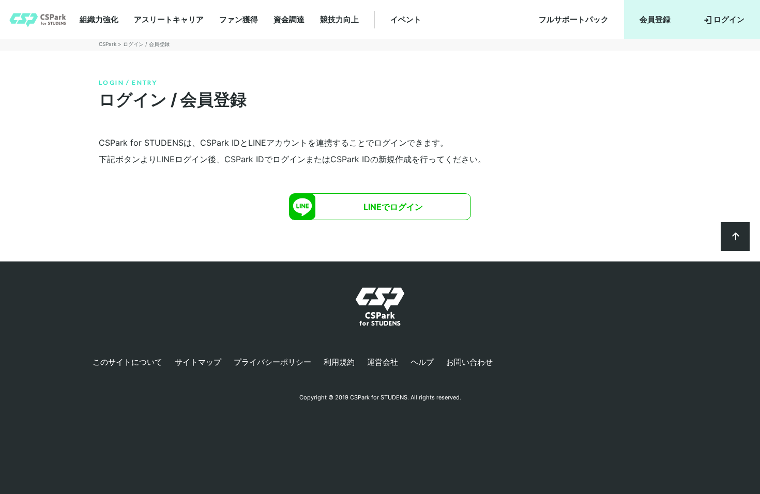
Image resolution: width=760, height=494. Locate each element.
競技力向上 (339, 19)
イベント (405, 19)
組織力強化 (99, 19)
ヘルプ (422, 362)
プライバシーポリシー (272, 362)
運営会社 (382, 362)
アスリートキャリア (169, 19)
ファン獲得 (238, 19)
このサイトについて (127, 362)
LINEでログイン (393, 207)
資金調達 (289, 19)
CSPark (107, 44)
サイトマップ (198, 362)
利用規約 (339, 362)
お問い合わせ (469, 362)
